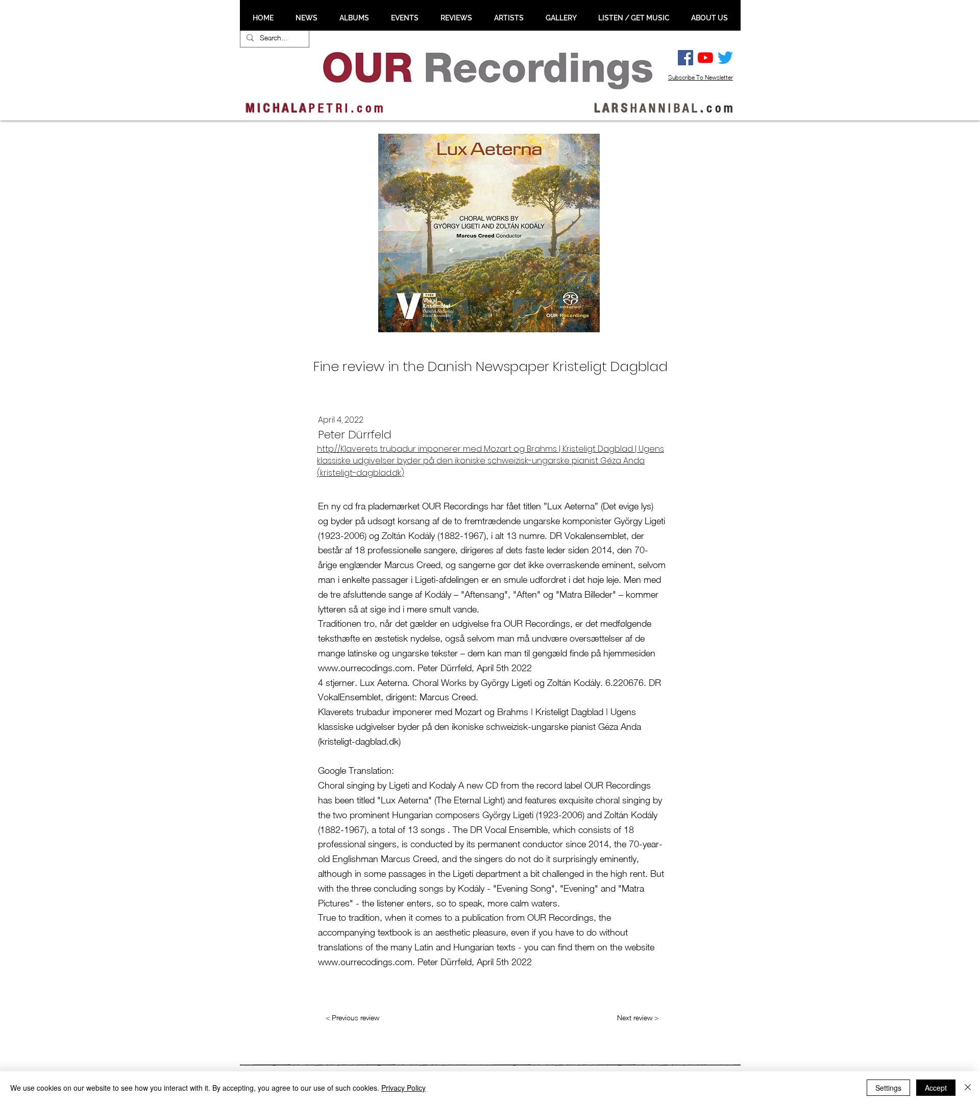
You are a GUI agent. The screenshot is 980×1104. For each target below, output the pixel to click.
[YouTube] (705, 57)
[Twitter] (725, 57)
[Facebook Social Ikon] (685, 57)
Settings (888, 1088)
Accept (936, 1088)
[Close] (968, 1088)
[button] (306, 17)
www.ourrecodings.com (365, 668)
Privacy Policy (403, 1088)
